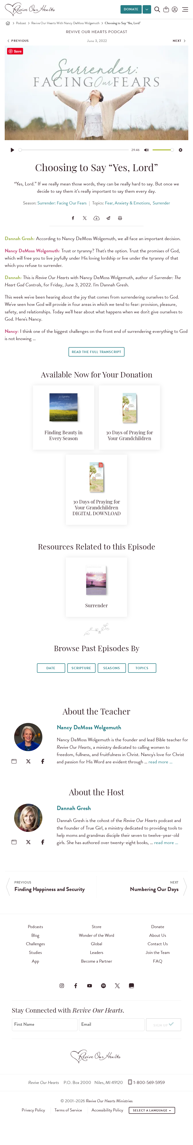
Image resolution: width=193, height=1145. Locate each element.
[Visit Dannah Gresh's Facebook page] (42, 842)
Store (96, 926)
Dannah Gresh (74, 808)
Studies (35, 952)
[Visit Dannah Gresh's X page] (28, 842)
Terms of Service (68, 1110)
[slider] (74, 150)
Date (50, 668)
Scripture (81, 668)
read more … (161, 761)
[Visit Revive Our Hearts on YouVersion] (131, 986)
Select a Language (150, 1110)
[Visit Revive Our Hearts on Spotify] (103, 986)
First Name (24, 1024)
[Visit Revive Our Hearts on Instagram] (61, 986)
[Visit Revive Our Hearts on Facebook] (75, 986)
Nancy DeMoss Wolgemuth (89, 727)
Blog (35, 935)
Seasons (111, 668)
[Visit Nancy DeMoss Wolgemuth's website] (14, 761)
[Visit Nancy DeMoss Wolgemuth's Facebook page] (42, 761)
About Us (157, 935)
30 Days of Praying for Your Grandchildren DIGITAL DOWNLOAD (96, 508)
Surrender (161, 203)
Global (96, 943)
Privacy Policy (33, 1110)
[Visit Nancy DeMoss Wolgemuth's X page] (28, 761)
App (35, 961)
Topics (142, 668)
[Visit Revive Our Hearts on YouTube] (89, 986)
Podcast (21, 23)
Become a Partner (96, 961)
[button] (184, 9)
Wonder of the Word (96, 935)
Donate (131, 9)
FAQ (157, 961)
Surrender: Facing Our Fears (62, 203)
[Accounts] (174, 9)
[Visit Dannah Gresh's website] (14, 842)
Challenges (35, 943)
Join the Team (158, 952)
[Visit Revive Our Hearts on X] (117, 986)
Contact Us (158, 943)
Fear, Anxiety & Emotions (127, 203)
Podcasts (35, 926)
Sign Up (160, 1025)
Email (86, 1024)
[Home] (8, 23)
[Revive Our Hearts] (31, 9)
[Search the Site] (157, 9)
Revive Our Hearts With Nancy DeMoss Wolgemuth (65, 23)
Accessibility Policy (107, 1110)
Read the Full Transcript (96, 352)
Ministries (109, 1101)
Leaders (96, 952)
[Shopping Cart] (166, 10)
